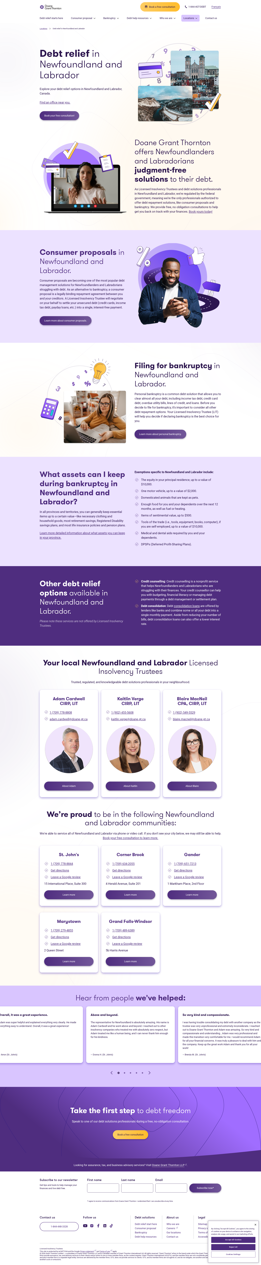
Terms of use (206, 1232)
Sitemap (202, 1224)
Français (216, 6)
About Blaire (192, 786)
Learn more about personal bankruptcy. (160, 434)
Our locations (174, 1232)
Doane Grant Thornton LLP (169, 1165)
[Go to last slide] (112, 1073)
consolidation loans (187, 606)
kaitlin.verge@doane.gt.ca (128, 719)
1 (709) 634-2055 (123, 863)
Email (159, 1180)
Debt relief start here (146, 1224)
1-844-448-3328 (59, 1226)
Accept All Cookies (233, 1240)
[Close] (255, 1225)
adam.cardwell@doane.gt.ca (69, 719)
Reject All (233, 1247)
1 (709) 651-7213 (185, 863)
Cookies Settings (233, 1254)
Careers (172, 1228)
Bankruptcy (141, 1232)
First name (94, 1180)
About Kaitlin (130, 786)
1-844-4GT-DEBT (197, 6)
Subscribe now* (205, 1188)
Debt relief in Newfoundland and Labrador (69, 29)
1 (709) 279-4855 (62, 930)
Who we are (173, 1224)
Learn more (69, 894)
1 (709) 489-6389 (123, 930)
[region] (233, 1242)
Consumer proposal (145, 1228)
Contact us (211, 18)
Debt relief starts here (51, 18)
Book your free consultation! (59, 115)
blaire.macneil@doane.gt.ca (191, 719)
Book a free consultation (130, 1134)
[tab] (119, 1073)
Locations (43, 29)
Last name (128, 1180)
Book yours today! (200, 211)
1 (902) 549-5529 (184, 712)
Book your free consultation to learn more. (130, 838)
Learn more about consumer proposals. (65, 320)
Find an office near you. (55, 102)
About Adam (69, 786)
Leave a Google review (66, 877)
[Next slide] (149, 1073)
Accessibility (206, 1236)
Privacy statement (88, 1251)
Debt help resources (145, 1236)
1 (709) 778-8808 (61, 712)
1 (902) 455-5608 (122, 712)
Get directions (60, 870)
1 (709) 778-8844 (62, 863)
